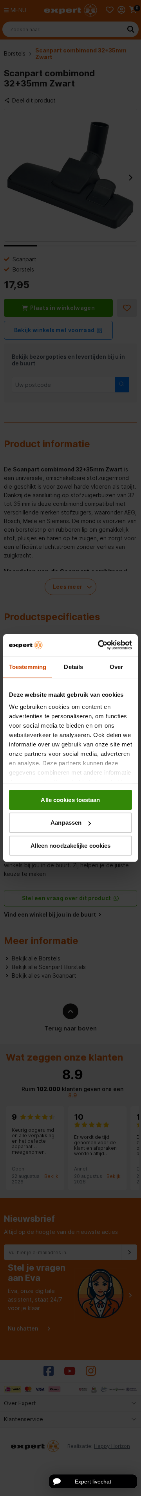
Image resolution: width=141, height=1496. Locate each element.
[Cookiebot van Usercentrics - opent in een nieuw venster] (99, 645)
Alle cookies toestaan (70, 799)
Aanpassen (66, 822)
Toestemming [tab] (27, 666)
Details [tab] (73, 666)
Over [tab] (116, 666)
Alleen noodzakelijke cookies (71, 845)
